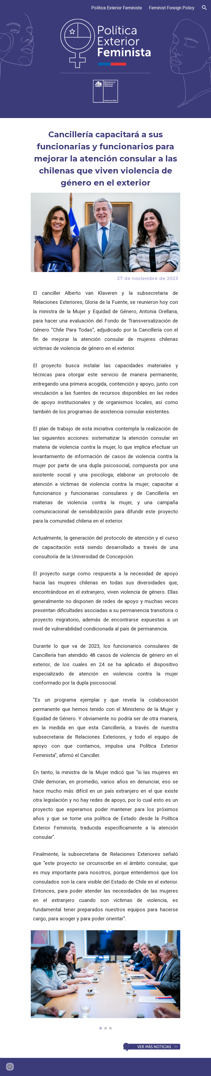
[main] (105, 159)
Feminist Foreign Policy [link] (172, 7)
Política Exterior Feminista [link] (116, 7)
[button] (204, 7)
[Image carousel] (105, 980)
